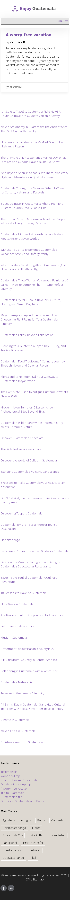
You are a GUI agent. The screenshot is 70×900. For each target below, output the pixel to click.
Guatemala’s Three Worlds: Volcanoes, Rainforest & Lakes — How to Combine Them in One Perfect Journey (34, 285)
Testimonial (16, 87)
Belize (41, 820)
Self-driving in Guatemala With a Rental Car (29, 671)
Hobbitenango (10, 540)
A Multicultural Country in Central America (29, 660)
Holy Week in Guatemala (17, 604)
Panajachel (10, 843)
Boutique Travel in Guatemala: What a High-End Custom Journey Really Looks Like (32, 206)
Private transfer (33, 843)
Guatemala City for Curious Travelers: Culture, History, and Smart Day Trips (31, 302)
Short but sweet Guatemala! (19, 780)
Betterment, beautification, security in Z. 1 (28, 649)
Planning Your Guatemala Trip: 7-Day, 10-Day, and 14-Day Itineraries (33, 348)
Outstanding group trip (16, 784)
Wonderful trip (10, 776)
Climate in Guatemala (15, 720)
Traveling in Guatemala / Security (22, 693)
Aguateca (9, 820)
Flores (36, 828)
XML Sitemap (35, 879)
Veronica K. (18, 42)
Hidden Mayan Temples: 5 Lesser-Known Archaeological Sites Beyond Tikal (28, 410)
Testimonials (9, 772)
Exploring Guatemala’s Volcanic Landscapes (30, 472)
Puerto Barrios (12, 850)
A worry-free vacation (15, 789)
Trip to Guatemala (12, 793)
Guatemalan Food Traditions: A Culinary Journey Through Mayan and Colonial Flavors (33, 364)
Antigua (26, 820)
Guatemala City (13, 835)
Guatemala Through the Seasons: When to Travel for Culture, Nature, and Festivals (33, 190)
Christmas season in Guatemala (22, 742)
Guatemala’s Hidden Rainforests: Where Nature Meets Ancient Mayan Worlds (32, 237)
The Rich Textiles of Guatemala (21, 449)
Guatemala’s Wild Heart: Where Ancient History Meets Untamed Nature (32, 425)
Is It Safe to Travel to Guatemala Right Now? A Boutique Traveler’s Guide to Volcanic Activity (30, 114)
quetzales (34, 850)
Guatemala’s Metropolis (16, 682)
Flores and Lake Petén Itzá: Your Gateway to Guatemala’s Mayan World (29, 379)
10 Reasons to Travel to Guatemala (24, 593)
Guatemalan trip (11, 797)
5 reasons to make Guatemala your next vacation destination (33, 485)
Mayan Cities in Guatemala (18, 731)
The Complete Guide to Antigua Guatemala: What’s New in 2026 (34, 394)
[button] (60, 21)
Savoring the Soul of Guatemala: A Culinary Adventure (29, 580)
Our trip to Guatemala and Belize (22, 801)
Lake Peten (58, 835)
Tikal (33, 858)
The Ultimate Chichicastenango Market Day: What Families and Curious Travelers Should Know (33, 160)
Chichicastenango (14, 828)
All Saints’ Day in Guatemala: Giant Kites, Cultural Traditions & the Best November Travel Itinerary (33, 707)
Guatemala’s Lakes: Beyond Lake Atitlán (27, 335)
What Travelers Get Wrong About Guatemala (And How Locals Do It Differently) (33, 267)
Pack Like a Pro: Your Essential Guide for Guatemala (34, 551)
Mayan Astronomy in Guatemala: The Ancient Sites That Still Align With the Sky (34, 129)
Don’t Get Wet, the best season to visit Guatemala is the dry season (35, 500)
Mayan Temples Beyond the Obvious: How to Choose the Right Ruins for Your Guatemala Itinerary (30, 319)
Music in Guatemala (14, 638)
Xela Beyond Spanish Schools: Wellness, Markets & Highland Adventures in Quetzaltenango (34, 175)
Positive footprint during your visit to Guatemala (32, 615)
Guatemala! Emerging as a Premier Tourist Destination (29, 527)
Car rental (57, 820)
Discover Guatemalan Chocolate (22, 438)
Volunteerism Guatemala (17, 627)
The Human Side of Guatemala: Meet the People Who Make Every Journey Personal (33, 221)
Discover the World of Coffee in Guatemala (29, 461)
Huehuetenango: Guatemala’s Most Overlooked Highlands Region (32, 144)
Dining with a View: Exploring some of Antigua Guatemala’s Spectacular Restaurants (30, 564)
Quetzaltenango (13, 858)
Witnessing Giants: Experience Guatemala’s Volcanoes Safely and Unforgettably (29, 252)
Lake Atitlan (36, 835)
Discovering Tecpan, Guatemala (21, 514)
